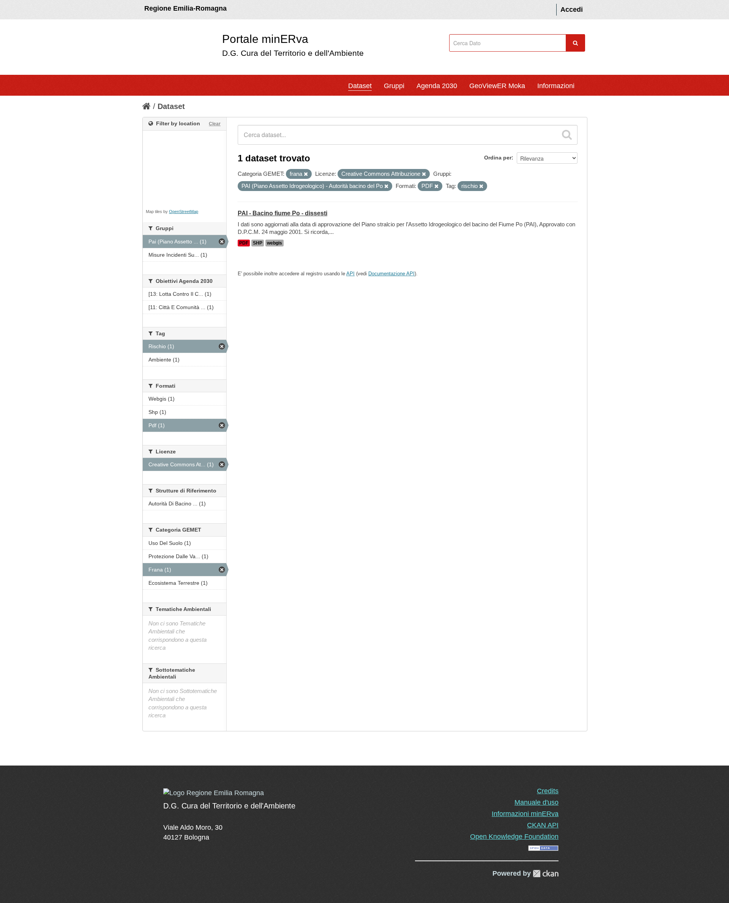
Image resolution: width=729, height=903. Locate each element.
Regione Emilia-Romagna (185, 8)
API (350, 273)
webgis (274, 243)
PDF (243, 243)
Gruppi (394, 86)
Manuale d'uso (536, 802)
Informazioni (555, 86)
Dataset (360, 86)
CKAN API (543, 825)
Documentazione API (391, 273)
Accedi (571, 9)
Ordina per (497, 158)
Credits (548, 791)
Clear (215, 123)
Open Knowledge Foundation (514, 836)
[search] (567, 135)
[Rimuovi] (306, 174)
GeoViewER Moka (497, 86)
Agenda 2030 (437, 86)
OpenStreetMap (183, 211)
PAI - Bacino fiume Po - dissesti (282, 213)
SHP (257, 243)
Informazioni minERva (525, 814)
